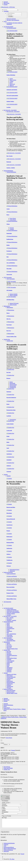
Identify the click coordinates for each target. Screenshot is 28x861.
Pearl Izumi (9, 646)
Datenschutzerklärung (9, 847)
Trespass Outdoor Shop (12, 648)
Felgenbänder (13, 419)
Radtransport (10, 681)
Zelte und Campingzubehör (13, 612)
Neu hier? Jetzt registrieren (13, 20)
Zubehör (6, 474)
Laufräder (9, 659)
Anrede (3, 802)
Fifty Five (9, 644)
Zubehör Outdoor (11, 613)
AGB (5, 846)
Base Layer (12, 84)
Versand (13, 750)
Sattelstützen (9, 667)
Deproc (8, 643)
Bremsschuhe (13, 386)
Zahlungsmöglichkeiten (9, 843)
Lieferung (6, 844)
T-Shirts (11, 81)
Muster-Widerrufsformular (10, 848)
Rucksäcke (9, 619)
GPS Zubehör (10, 639)
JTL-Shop (12, 859)
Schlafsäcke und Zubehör (13, 611)
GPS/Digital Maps (11, 640)
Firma (3, 807)
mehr (12, 85)
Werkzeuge (12, 571)
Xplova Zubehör (13, 295)
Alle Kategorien (7, 601)
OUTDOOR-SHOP (8, 26)
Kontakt (5, 4)
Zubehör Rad (7, 339)
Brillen (8, 629)
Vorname (4, 804)
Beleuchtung (10, 675)
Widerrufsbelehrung (8, 850)
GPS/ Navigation (8, 277)
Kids (8, 632)
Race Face (9, 647)
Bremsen (9, 652)
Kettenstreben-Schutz (12, 658)
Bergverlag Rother (11, 690)
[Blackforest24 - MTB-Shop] (8, 7)
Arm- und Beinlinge (11, 633)
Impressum (6, 851)
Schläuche (9, 670)
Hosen (11, 82)
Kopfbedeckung (10, 628)
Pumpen (8, 679)
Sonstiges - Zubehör (11, 620)
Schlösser (9, 685)
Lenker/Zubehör (10, 660)
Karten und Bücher (8, 572)
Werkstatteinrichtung (14, 569)
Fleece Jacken (13, 80)
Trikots (8, 625)
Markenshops (7, 306)
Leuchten (9, 615)
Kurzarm (12, 227)
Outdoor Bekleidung (11, 609)
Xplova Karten (13, 304)
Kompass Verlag (10, 691)
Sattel (8, 666)
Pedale (8, 663)
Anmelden (10, 16)
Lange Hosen (13, 219)
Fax (3, 813)
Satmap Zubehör (13, 294)
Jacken (11, 78)
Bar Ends (9, 651)
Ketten (8, 656)
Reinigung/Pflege (11, 682)
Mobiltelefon (5, 812)
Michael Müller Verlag (12, 693)
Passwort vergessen (11, 18)
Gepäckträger (10, 678)
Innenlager (9, 654)
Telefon (3, 810)
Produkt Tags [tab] (7, 769)
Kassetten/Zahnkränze (12, 655)
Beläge (11, 382)
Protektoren (9, 631)
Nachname (4, 805)
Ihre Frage (4, 817)
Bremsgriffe (12, 383)
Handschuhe (9, 627)
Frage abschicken (5, 831)
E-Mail (3, 808)
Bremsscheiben (13, 384)
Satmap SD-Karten (14, 303)
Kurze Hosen (13, 218)
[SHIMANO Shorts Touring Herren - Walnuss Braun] (14, 717)
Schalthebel (9, 669)
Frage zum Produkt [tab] (8, 768)
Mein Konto (6, 3)
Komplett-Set (13, 387)
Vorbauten (9, 671)
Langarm (12, 229)
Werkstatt (9, 687)
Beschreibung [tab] (7, 766)
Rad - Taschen (10, 617)
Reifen (8, 664)
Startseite (6, 1)
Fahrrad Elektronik (11, 677)
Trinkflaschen (10, 686)
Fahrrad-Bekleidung (8, 170)
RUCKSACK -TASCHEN (10, 110)
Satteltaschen (10, 683)
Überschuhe (9, 635)
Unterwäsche (10, 636)
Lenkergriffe (9, 662)
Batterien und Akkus (11, 674)
